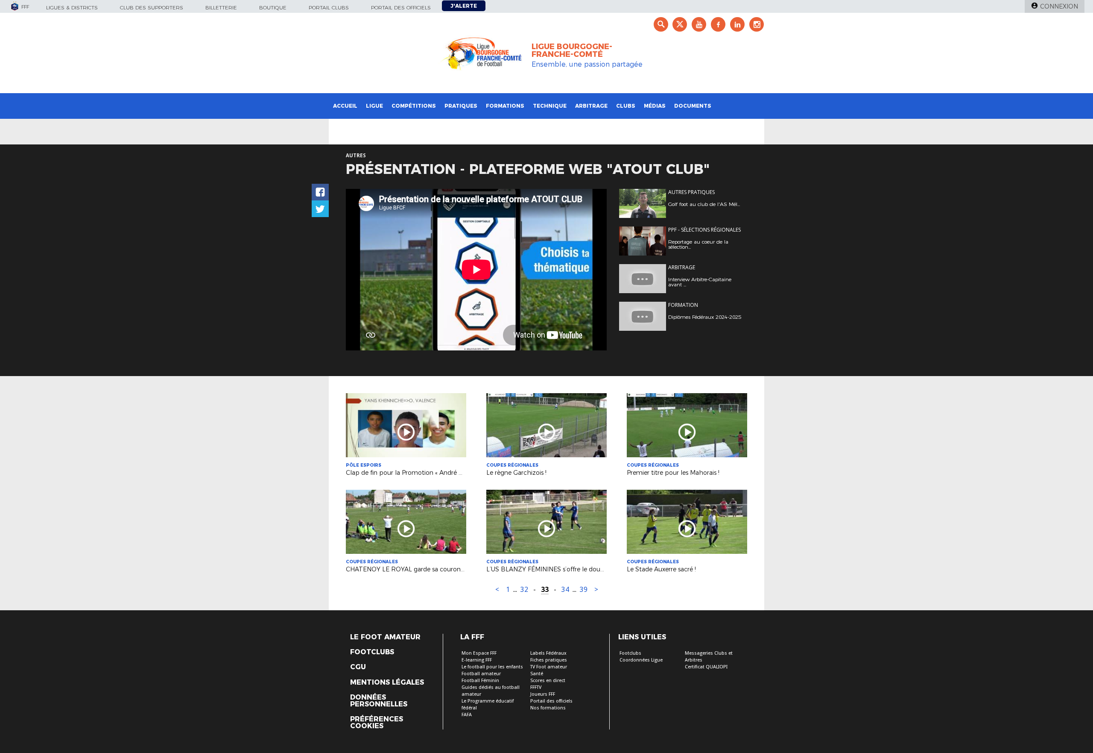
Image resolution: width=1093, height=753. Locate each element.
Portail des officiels (401, 7)
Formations (505, 106)
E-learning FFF (477, 660)
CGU (358, 667)
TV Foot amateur (548, 667)
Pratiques (460, 106)
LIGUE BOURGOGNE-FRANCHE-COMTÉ (572, 50)
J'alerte (463, 6)
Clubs (625, 106)
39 (583, 589)
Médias (655, 106)
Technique (550, 106)
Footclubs (372, 652)
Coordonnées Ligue (641, 660)
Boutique (272, 7)
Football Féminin (480, 680)
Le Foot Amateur (385, 637)
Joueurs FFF (542, 694)
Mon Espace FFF (479, 653)
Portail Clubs (329, 7)
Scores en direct (547, 680)
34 (565, 589)
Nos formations (548, 708)
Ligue (374, 106)
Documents (692, 106)
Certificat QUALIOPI (706, 667)
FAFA (467, 715)
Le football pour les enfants (492, 667)
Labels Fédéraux (548, 653)
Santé (536, 674)
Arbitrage (591, 106)
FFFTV (535, 687)
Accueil (345, 106)
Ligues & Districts (72, 7)
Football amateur (481, 674)
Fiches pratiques (548, 660)
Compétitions (414, 106)
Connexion (1059, 6)
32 (524, 589)
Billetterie (221, 7)
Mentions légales (387, 682)
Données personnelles (378, 701)
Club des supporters (151, 7)
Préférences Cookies (376, 722)
